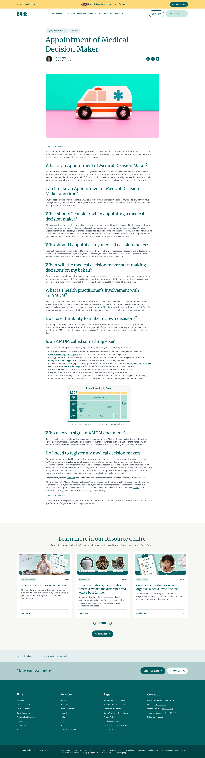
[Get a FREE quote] (152, 670)
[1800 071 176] (179, 4)
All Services (57, 13)
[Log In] (156, 13)
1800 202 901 (160, 704)
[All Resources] (102, 633)
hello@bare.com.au (155, 717)
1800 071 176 (169, 700)
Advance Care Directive (100, 307)
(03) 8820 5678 (171, 713)
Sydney (136, 487)
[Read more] (44, 585)
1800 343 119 (167, 709)
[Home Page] (22, 14)
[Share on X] (153, 59)
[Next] (110, 623)
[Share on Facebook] (157, 59)
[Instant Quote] (177, 13)
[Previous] (95, 623)
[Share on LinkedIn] (148, 59)
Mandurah (50, 490)
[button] (59, 14)
